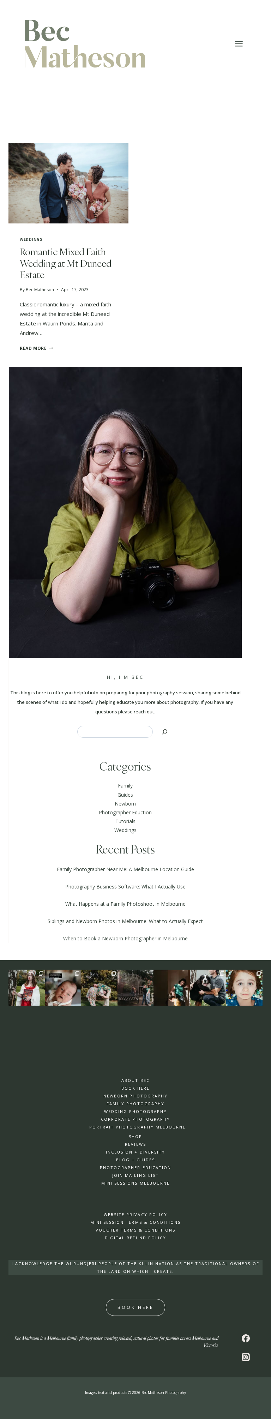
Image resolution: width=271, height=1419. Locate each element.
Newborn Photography (135, 1095)
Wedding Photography (135, 1111)
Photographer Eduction (125, 812)
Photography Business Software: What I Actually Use (125, 886)
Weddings (31, 239)
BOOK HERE (135, 1088)
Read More (36, 348)
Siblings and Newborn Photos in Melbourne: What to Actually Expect (125, 921)
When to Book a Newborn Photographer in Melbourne (125, 938)
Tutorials (125, 821)
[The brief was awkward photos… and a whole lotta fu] (99, 988)
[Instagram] (246, 1357)
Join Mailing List (135, 1175)
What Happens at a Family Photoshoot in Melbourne (125, 903)
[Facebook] (246, 1338)
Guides (125, 794)
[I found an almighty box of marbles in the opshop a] (244, 988)
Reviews (135, 1144)
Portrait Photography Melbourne (137, 1127)
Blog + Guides (135, 1159)
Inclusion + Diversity (135, 1152)
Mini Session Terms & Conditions (135, 1222)
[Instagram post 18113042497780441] (171, 988)
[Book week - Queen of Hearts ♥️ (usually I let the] (26, 988)
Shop (135, 1136)
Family (125, 785)
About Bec (135, 1080)
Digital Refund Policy (135, 1237)
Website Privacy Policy (135, 1214)
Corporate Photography (135, 1119)
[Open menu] (242, 43)
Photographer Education (135, 1167)
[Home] (136, 988)
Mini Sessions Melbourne (135, 1183)
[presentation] (68, 183)
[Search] (164, 732)
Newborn (125, 803)
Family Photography (135, 1103)
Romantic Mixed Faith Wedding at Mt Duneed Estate (66, 263)
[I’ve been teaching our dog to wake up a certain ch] (208, 988)
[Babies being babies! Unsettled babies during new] (63, 988)
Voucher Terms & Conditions (135, 1230)
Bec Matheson (40, 290)
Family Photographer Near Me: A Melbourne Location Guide (125, 869)
